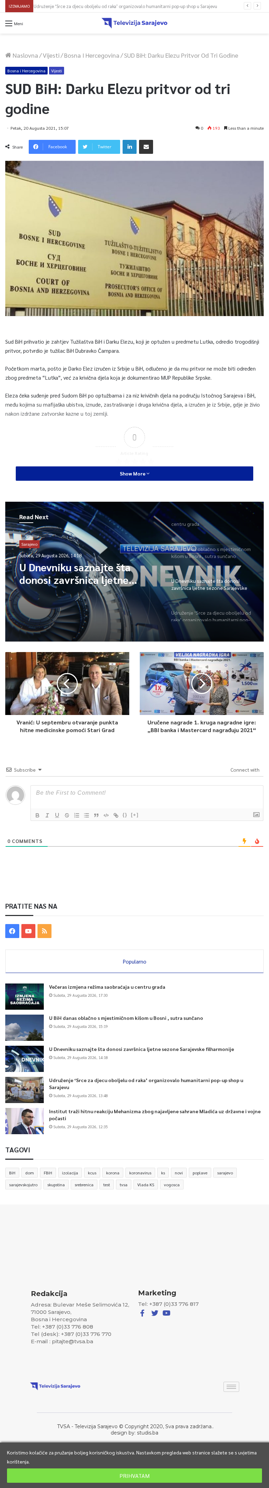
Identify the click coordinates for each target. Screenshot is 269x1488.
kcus (92, 1172)
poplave (200, 1172)
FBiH (48, 1172)
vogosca (172, 1184)
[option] (134, 572)
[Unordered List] (86, 815)
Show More (133, 473)
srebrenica (84, 1184)
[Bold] (37, 815)
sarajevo (225, 1172)
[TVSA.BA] (134, 23)
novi (179, 1172)
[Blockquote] (96, 815)
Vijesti (51, 55)
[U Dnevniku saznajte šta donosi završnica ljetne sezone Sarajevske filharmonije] (24, 1059)
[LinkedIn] (130, 147)
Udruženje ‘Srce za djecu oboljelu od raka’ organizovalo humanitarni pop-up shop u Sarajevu (128, 6)
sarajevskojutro (23, 1184)
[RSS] (44, 931)
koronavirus (140, 1172)
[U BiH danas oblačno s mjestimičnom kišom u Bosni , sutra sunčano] (24, 1028)
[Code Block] (106, 815)
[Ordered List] (77, 815)
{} (125, 814)
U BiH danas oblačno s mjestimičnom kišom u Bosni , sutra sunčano (126, 1018)
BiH (12, 1172)
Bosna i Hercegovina (91, 55)
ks (163, 1172)
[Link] (116, 815)
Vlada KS (145, 1184)
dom (29, 1172)
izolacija (70, 1172)
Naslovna (24, 55)
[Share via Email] (146, 147)
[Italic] (47, 815)
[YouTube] (28, 931)
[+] (135, 814)
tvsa (123, 1184)
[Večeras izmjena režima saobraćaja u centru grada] (24, 996)
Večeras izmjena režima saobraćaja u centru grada (107, 986)
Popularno (134, 961)
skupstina (56, 1184)
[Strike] (67, 815)
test (106, 1184)
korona (112, 1172)
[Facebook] (12, 931)
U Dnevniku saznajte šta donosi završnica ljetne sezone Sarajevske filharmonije (141, 1049)
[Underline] (57, 815)
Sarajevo (29, 545)
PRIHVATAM (134, 1475)
